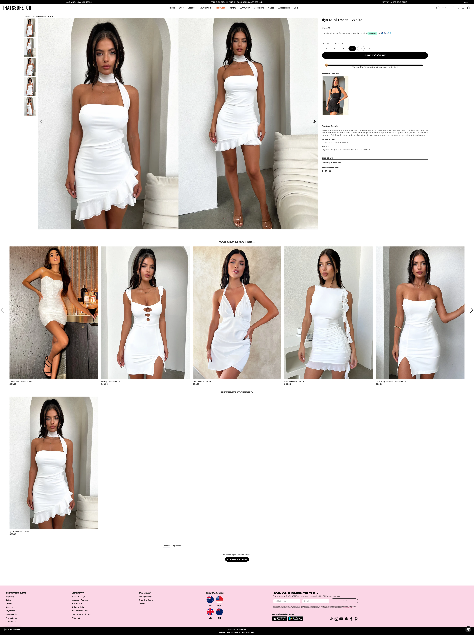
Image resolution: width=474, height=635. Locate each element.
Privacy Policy (79, 607)
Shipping (10, 596)
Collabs (142, 604)
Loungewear (205, 8)
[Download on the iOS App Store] (279, 620)
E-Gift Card (77, 603)
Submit (344, 601)
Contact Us (11, 621)
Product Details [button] (330, 126)
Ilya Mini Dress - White (42, 17)
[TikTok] (331, 619)
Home (27, 17)
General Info (11, 614)
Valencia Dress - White (294, 382)
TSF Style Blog (145, 596)
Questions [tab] (177, 546)
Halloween (220, 8)
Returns (9, 607)
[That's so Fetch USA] (219, 599)
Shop (181, 8)
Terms (351, 607)
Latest (171, 8)
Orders (9, 603)
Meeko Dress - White (202, 382)
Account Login (79, 596)
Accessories (284, 8)
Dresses (192, 8)
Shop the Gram (146, 600)
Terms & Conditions (81, 614)
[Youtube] (341, 619)
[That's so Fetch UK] (210, 611)
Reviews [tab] (166, 546)
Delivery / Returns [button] (331, 162)
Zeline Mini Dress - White (21, 382)
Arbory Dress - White (110, 382)
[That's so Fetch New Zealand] (219, 611)
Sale (296, 8)
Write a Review (239, 560)
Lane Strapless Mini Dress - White (391, 382)
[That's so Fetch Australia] (210, 599)
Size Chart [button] (327, 158)
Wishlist (76, 618)
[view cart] (468, 7)
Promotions (11, 618)
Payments (10, 611)
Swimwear (245, 8)
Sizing (8, 600)
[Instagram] (336, 619)
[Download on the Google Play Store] (295, 620)
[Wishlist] (463, 8)
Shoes (271, 8)
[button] (457, 7)
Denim (233, 8)
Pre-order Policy (80, 611)
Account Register (80, 600)
